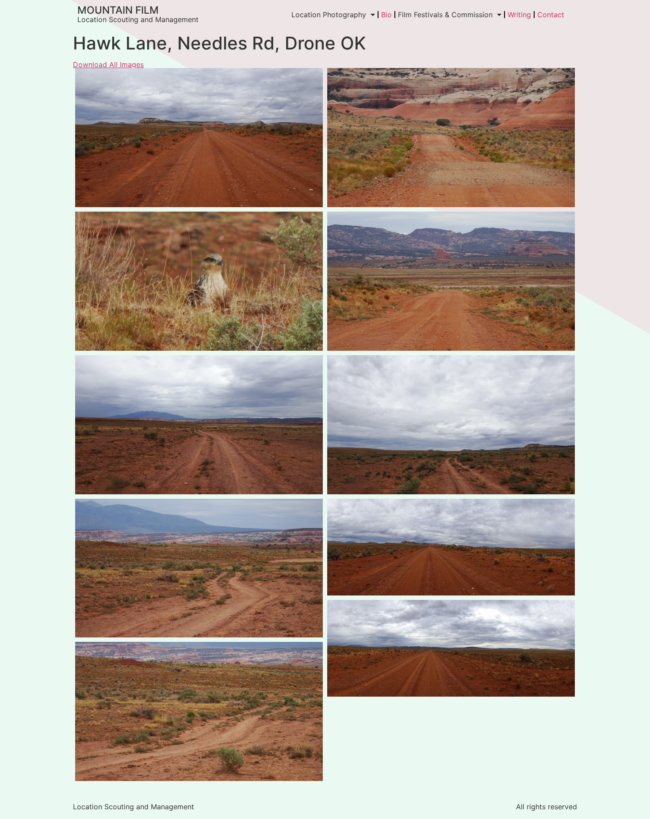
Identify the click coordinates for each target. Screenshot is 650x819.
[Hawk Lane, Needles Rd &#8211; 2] (199, 424)
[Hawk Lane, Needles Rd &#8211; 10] (451, 281)
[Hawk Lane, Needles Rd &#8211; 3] (451, 424)
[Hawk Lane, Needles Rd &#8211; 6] (199, 137)
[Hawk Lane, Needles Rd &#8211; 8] (451, 547)
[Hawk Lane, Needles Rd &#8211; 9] (451, 648)
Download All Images (108, 64)
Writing (519, 14)
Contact (550, 14)
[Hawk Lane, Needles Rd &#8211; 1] (199, 281)
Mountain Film (118, 10)
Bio (386, 14)
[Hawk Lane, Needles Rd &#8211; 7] (451, 137)
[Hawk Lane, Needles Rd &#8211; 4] (199, 568)
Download (84, 77)
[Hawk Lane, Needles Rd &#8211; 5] (199, 711)
